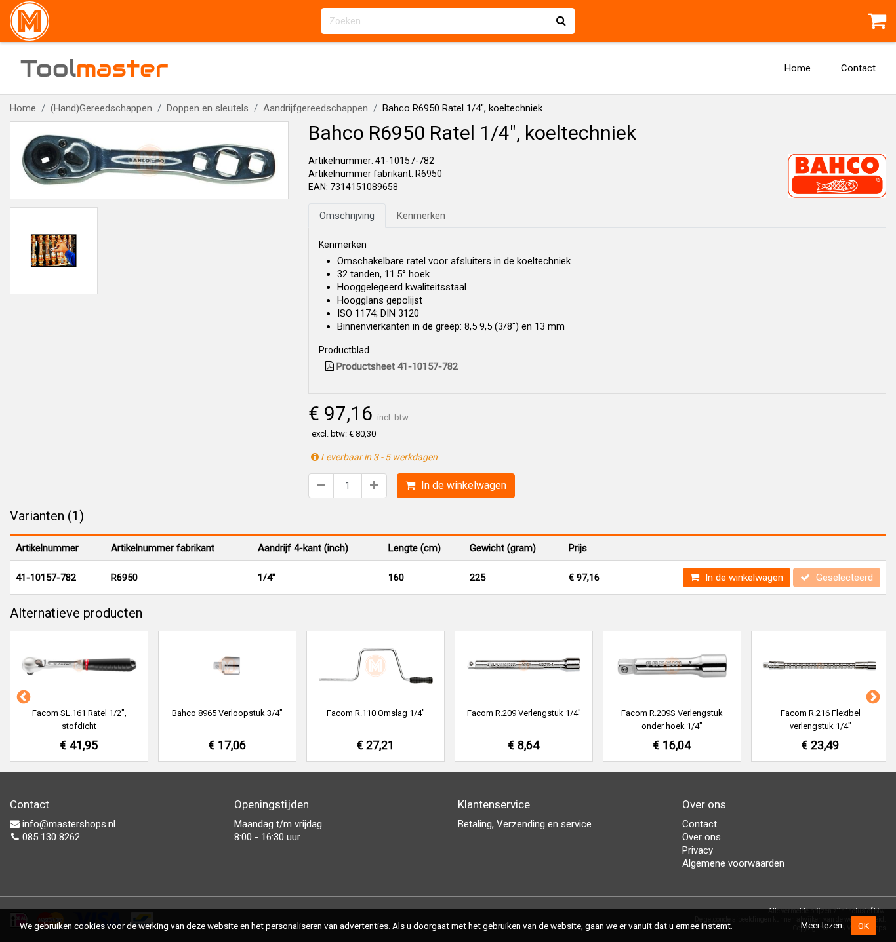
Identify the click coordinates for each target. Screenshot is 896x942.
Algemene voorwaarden (733, 863)
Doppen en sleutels (208, 108)
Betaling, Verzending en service (525, 824)
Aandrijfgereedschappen (315, 108)
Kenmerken (421, 216)
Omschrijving (347, 216)
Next (871, 696)
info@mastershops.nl (67, 824)
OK (863, 925)
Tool (94, 68)
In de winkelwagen (462, 485)
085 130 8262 (50, 837)
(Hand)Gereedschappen (101, 108)
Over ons (701, 837)
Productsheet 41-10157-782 (396, 366)
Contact (858, 68)
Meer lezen (821, 925)
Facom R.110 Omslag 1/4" (376, 713)
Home (797, 68)
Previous (22, 696)
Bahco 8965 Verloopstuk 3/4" (227, 713)
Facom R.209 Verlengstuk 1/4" (524, 713)
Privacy (697, 850)
